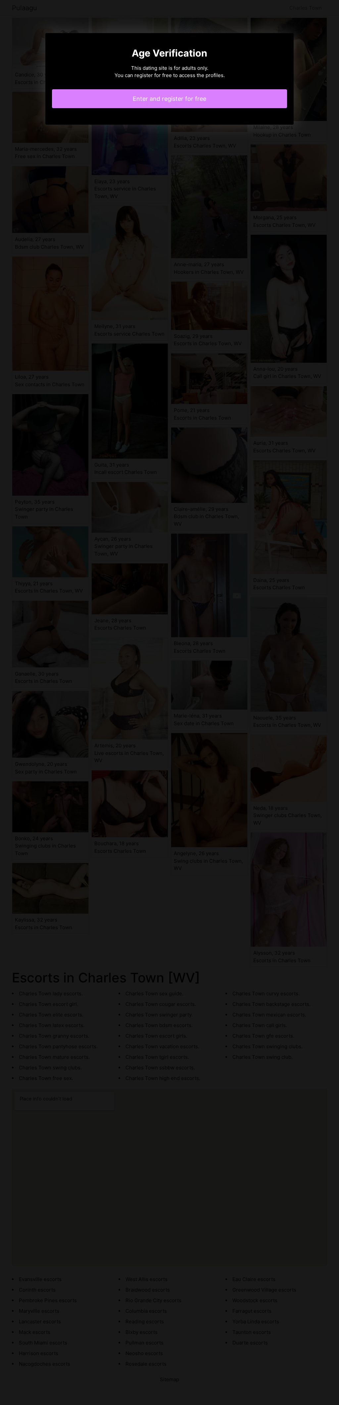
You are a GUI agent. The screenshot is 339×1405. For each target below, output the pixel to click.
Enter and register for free (169, 98)
